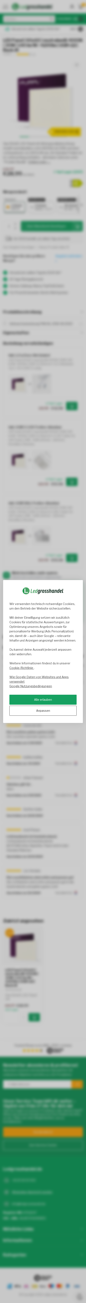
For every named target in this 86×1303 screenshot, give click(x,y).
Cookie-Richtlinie (21, 668)
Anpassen (43, 710)
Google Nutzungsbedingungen (30, 686)
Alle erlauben (43, 699)
